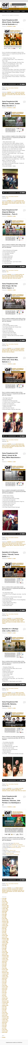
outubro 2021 (5, 924)
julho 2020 (4, 945)
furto (5, 93)
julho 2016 (4, 1006)
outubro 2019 (5, 958)
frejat (6, 693)
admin (14, 26)
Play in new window (10, 88)
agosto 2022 (4, 911)
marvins (16, 276)
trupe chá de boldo (16, 94)
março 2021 (4, 934)
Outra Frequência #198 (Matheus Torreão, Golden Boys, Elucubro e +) (11, 103)
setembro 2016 (5, 1005)
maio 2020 (4, 948)
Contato (23, 11)
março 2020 (4, 951)
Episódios (9, 92)
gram (22, 275)
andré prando (18, 200)
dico (10, 789)
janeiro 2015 (4, 1032)
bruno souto (18, 92)
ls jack (17, 693)
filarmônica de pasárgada (15, 275)
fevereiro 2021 (5, 935)
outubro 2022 (5, 908)
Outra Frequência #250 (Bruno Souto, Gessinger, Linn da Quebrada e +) (11, 22)
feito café (4, 446)
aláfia (17, 692)
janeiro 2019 (4, 971)
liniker (16, 93)
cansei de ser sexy (14, 543)
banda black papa (19, 618)
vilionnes (19, 891)
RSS (7, 89)
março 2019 (4, 968)
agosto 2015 (4, 1022)
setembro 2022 (5, 910)
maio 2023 (4, 898)
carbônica (22, 348)
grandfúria (18, 349)
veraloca (19, 695)
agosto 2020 (4, 944)
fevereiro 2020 (5, 952)
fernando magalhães (12, 619)
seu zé (11, 695)
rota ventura (15, 891)
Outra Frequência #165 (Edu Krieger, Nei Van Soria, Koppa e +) (10, 286)
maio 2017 (4, 994)
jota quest (4, 620)
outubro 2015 (5, 1019)
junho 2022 (4, 914)
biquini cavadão (19, 887)
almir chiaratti (18, 444)
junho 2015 (4, 1025)
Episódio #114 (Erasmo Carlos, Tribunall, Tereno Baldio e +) (10, 554)
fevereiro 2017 (5, 998)
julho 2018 (4, 979)
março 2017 (4, 996)
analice (6, 543)
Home (3, 11)
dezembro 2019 (5, 955)
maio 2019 (4, 965)
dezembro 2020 (5, 938)
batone (17, 788)
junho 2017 (4, 992)
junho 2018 (4, 981)
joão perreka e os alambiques (12, 890)
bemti (9, 543)
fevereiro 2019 (5, 969)
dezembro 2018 (5, 972)
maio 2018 (4, 982)
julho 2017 (4, 991)
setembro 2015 (5, 1021)
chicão (3, 349)
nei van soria (15, 350)
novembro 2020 (5, 939)
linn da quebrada (21, 93)
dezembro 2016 (5, 1001)
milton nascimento (5, 545)
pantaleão (14, 203)
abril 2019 (4, 966)
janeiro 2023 (4, 904)
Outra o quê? (9, 11)
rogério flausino (9, 891)
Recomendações (16, 11)
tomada (15, 790)
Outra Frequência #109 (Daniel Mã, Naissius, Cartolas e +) (10, 704)
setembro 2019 (5, 959)
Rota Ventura (16, 843)
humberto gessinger (11, 93)
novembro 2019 (5, 957)
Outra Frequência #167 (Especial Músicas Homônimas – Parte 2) (10, 212)
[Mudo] (20, 84)
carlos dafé (21, 788)
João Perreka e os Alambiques (13, 854)
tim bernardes (10, 94)
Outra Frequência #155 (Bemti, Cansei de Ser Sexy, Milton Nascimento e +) (11, 456)
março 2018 (4, 985)
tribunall (18, 622)
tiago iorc (11, 545)
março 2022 (4, 918)
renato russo (4, 278)
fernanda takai (12, 349)
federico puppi (21, 445)
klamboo (8, 350)
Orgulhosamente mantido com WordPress (14, 1042)
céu (19, 692)
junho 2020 (4, 947)
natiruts (20, 446)
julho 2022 (4, 912)
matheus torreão (8, 203)
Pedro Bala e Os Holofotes (17, 844)
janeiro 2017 (4, 999)
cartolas (3, 789)
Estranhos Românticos (16, 847)
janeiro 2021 (4, 937)
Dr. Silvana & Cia (11, 850)
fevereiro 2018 (5, 986)
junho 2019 (4, 964)
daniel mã (7, 789)
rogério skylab (8, 622)
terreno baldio (14, 622)
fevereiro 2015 (5, 1031)
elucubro (6, 201)
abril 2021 (4, 932)
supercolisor (9, 278)
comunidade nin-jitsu (14, 445)
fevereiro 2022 (5, 920)
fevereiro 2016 (5, 1013)
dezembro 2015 (5, 1016)
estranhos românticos (11, 889)
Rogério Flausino (21, 846)
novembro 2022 (5, 907)
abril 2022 (4, 917)
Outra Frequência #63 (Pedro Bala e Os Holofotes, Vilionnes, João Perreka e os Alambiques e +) (11, 800)
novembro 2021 (5, 922)
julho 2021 (4, 928)
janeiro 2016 (4, 1015)
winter (21, 203)
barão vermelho (19, 274)
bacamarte (18, 348)
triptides (17, 203)
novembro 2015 (5, 1018)
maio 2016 (4, 1009)
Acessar (3, 1037)
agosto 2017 (4, 989)
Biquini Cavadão (12, 846)
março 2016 (4, 1012)
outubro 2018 (5, 975)
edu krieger (7, 349)
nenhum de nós (21, 350)
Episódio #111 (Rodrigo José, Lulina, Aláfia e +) (10, 630)
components (7, 445)
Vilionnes (18, 851)
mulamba (8, 790)
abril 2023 (4, 900)
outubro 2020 (5, 941)
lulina (20, 693)
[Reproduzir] (4, 84)
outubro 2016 (5, 1003)
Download (16, 88)
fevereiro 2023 (5, 902)
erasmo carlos (7, 275)
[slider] (23, 84)
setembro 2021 (5, 925)
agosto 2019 (4, 961)
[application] (14, 84)
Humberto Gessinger (10, 853)
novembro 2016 (5, 1002)
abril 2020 (4, 949)
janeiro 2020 (4, 954)
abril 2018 (4, 984)
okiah (3, 94)
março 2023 (4, 901)
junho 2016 (4, 1008)
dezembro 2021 (5, 921)
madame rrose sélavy (10, 620)
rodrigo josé (7, 695)
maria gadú (16, 446)
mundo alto (21, 276)
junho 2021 (4, 930)
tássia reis (15, 695)
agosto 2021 (4, 927)
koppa (11, 350)
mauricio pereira (22, 544)
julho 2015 (4, 1023)
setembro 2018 (5, 976)
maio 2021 (4, 931)
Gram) (6, 848)
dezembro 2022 (5, 905)
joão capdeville (9, 544)
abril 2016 (4, 1011)
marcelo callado (16, 544)
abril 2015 (4, 1028)
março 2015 (4, 1029)
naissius (12, 790)
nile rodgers (17, 620)
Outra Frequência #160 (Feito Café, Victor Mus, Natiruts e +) (10, 359)
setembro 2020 (5, 942)
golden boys (10, 201)
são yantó (4, 352)
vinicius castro (16, 545)
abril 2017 (4, 995)
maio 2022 (4, 915)
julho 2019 (4, 962)
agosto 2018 (4, 978)
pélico (6, 94)
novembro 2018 (5, 974)
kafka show (12, 276)
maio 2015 (4, 1026)
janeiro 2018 (4, 988)
